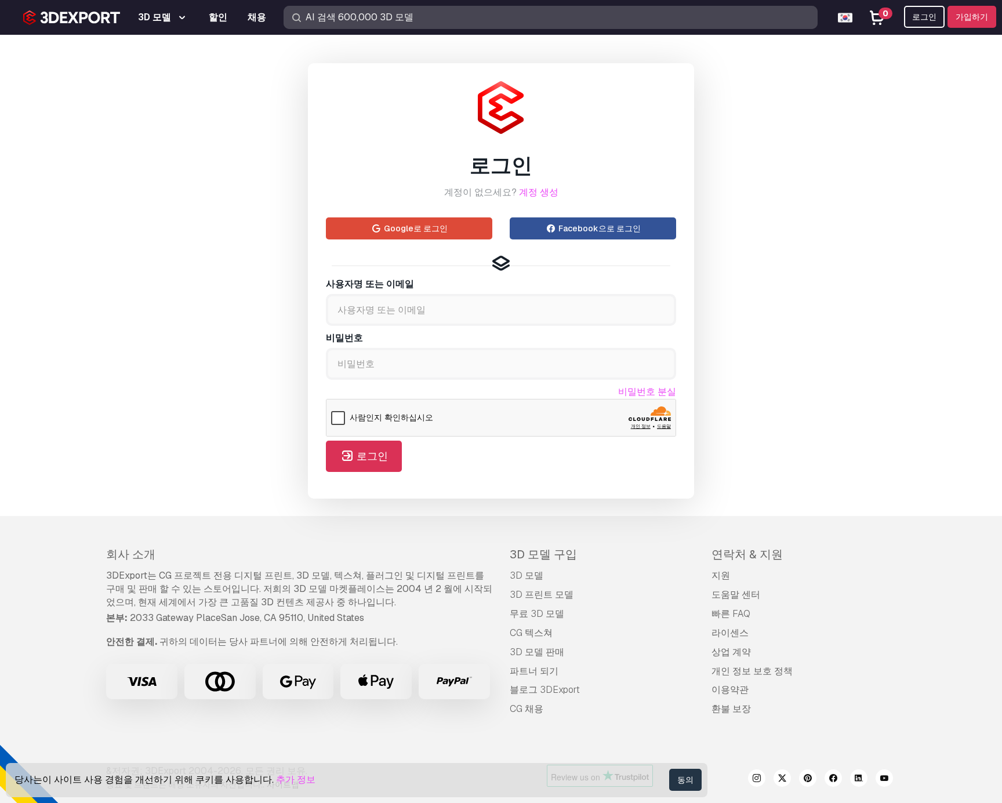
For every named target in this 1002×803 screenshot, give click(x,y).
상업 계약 (731, 652)
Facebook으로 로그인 (599, 228)
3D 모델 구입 (543, 554)
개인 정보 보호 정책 (752, 671)
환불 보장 (731, 709)
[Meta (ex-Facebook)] (833, 779)
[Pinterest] (807, 779)
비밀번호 (344, 338)
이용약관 (730, 690)
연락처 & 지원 (747, 554)
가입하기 (972, 17)
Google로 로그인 (415, 228)
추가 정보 (295, 779)
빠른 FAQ (730, 614)
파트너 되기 (534, 671)
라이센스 (730, 633)
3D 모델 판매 (537, 652)
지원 (720, 575)
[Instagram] (756, 779)
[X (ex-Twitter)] (782, 779)
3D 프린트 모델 (541, 594)
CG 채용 (526, 709)
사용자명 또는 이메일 (370, 284)
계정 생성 (538, 192)
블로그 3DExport (545, 690)
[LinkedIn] (858, 779)
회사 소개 (130, 554)
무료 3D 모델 (537, 614)
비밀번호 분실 (647, 392)
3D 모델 (526, 575)
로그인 (924, 17)
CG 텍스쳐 (531, 633)
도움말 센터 (735, 594)
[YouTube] (884, 779)
